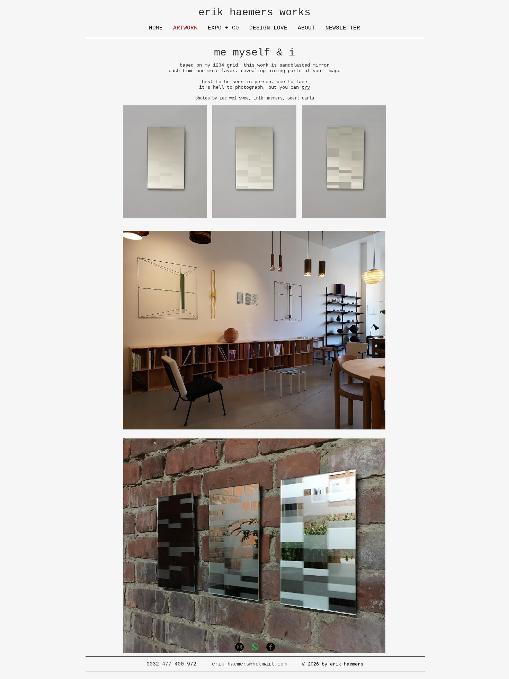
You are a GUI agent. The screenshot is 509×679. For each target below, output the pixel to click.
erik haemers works (254, 12)
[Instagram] (239, 647)
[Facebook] (270, 647)
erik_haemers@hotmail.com (249, 664)
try (306, 87)
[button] (165, 161)
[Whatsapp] (255, 647)
